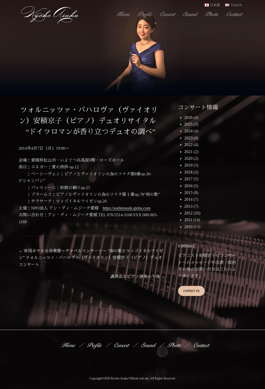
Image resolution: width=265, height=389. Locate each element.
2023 (188, 138)
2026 (188, 117)
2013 (188, 206)
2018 (188, 172)
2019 (188, 165)
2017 (188, 179)
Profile (145, 14)
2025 (188, 124)
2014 (188, 199)
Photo (212, 14)
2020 (188, 158)
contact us (191, 290)
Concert (167, 14)
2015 (188, 192)
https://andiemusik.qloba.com (126, 208)
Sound (190, 14)
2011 (188, 220)
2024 (188, 131)
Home (123, 14)
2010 (188, 227)
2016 (188, 186)
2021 (188, 151)
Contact (234, 14)
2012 (188, 213)
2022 (188, 144)
